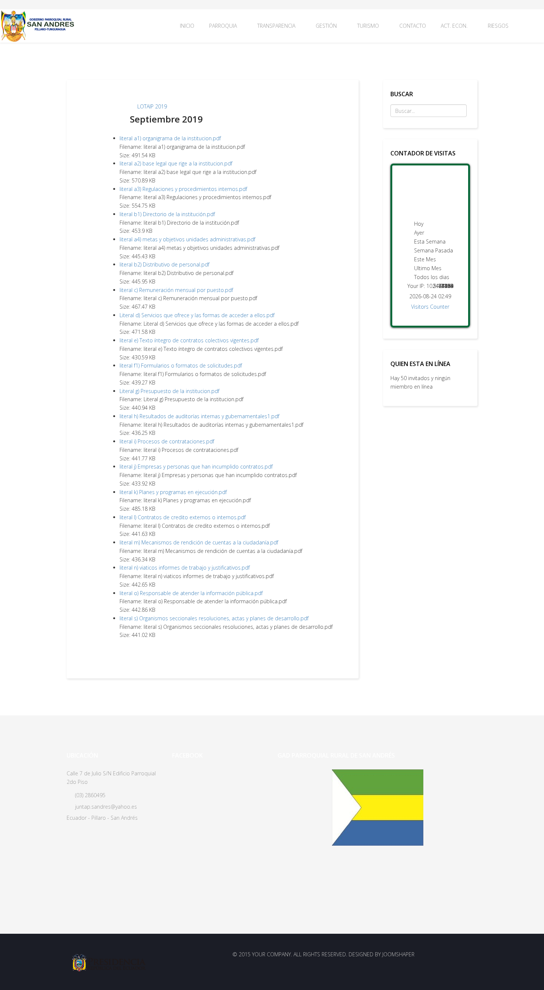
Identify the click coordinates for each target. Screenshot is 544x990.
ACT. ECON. (454, 25)
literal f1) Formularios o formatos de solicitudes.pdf (181, 365)
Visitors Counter (430, 306)
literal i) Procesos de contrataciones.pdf (167, 441)
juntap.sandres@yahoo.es (106, 806)
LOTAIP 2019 (152, 106)
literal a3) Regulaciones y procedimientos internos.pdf (183, 188)
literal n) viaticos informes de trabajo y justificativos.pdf (185, 567)
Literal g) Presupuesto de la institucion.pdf (169, 391)
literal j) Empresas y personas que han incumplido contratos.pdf (196, 466)
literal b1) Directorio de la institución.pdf (167, 214)
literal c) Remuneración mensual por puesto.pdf (176, 289)
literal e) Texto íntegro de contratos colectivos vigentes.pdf (189, 340)
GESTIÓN (326, 25)
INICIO (187, 25)
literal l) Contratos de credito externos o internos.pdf (183, 517)
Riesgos (498, 25)
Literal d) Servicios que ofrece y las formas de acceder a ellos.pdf (197, 315)
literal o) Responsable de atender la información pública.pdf (191, 593)
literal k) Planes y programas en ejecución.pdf (173, 492)
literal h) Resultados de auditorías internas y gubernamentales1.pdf (199, 416)
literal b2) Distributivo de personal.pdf (164, 264)
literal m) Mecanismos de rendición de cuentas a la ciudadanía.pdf (199, 542)
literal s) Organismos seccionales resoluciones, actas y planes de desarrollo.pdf (214, 618)
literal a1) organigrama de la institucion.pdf (170, 138)
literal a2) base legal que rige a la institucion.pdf (176, 163)
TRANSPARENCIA (276, 25)
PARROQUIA (223, 25)
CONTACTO (412, 25)
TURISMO (368, 25)
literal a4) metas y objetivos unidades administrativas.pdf (187, 239)
